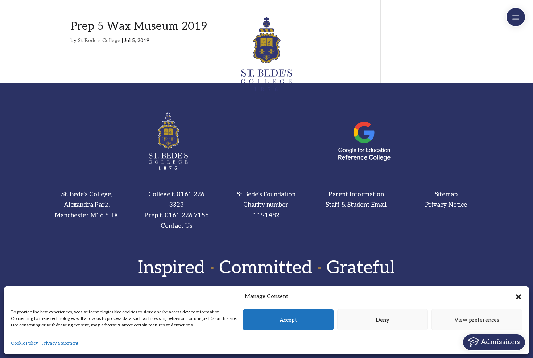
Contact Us (177, 226)
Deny (382, 320)
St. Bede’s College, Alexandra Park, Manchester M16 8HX (86, 205)
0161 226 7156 (187, 215)
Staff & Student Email (356, 205)
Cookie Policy (24, 343)
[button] (518, 296)
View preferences (476, 320)
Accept (288, 320)
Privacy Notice (446, 205)
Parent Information (356, 194)
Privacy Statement (60, 343)
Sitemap (446, 194)
